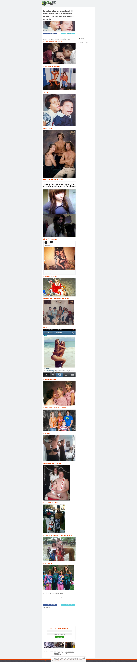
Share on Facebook (51, 33)
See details (56, 660)
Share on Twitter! (68, 33)
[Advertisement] (75, 3)
